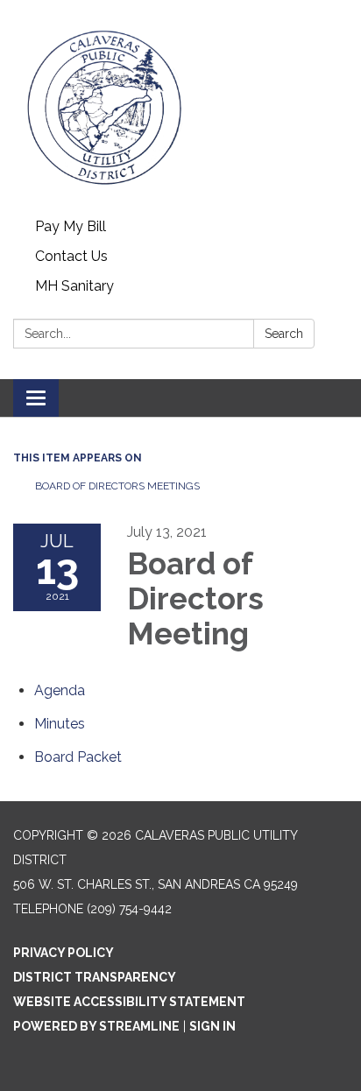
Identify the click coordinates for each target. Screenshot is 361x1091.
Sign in (212, 1026)
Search (284, 334)
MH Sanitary (74, 286)
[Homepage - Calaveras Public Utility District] (180, 106)
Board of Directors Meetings (117, 486)
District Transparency (94, 977)
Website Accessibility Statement (129, 1002)
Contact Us (71, 256)
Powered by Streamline (96, 1026)
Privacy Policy (63, 953)
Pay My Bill (70, 226)
